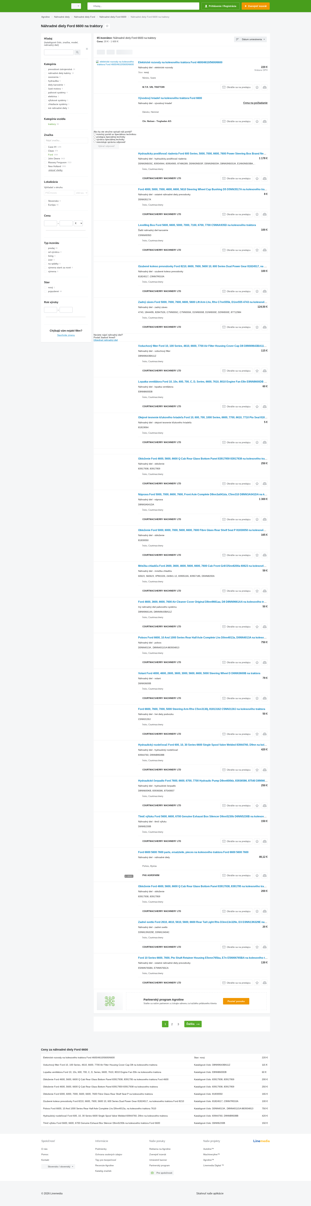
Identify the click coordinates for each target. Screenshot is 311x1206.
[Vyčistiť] (87, 49)
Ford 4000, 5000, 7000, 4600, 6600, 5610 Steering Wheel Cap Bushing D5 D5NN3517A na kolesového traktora (204, 189)
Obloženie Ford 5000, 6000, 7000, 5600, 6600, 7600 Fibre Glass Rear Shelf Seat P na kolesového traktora (98, 1094)
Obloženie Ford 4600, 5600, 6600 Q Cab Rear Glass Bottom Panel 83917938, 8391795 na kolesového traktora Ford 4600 (210, 886)
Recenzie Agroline (104, 1165)
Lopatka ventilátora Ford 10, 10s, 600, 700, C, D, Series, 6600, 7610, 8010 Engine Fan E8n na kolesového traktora (102, 1072)
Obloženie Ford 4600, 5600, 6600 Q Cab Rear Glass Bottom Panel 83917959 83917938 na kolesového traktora (204, 458)
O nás (44, 1149)
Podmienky (101, 1149)
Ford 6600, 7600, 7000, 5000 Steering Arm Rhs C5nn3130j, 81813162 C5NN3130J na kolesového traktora (201, 709)
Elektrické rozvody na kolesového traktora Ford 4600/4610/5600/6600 (180, 62)
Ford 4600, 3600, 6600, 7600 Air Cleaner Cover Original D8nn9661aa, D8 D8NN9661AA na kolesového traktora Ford (208, 601)
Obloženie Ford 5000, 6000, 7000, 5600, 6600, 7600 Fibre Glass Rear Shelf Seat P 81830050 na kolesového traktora (207, 530)
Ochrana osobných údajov (108, 1154)
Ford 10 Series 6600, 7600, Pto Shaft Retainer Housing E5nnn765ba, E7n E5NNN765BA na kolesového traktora (206, 957)
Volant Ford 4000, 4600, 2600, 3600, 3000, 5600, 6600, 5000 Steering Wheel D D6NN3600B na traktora (199, 673)
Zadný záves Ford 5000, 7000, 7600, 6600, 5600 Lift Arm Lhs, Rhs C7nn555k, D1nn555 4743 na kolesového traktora (208, 302)
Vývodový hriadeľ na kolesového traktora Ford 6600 (170, 98)
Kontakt (45, 1160)
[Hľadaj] (91, 6)
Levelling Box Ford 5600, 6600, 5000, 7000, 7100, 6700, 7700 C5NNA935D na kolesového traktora (197, 225)
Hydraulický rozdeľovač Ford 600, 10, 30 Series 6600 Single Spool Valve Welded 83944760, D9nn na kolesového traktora (211, 744)
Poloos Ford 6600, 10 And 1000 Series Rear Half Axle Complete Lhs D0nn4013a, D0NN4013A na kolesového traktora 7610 (212, 637)
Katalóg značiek (103, 1171)
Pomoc (44, 1154)
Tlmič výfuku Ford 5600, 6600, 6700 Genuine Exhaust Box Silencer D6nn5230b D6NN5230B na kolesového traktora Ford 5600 (215, 816)
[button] (257, 87)
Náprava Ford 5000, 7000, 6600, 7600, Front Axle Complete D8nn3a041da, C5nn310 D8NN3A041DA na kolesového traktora (213, 494)
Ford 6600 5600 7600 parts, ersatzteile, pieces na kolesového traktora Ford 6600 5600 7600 (193, 852)
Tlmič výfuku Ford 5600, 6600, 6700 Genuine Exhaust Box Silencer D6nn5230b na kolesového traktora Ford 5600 (101, 1123)
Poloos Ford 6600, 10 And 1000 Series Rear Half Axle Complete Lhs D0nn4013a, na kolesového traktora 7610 (99, 1108)
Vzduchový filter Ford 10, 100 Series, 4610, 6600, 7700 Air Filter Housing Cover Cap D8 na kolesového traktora (100, 1064)
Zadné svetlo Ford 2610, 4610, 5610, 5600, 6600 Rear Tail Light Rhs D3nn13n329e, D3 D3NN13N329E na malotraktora (209, 922)
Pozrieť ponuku (236, 1001)
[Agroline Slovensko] (54, 6)
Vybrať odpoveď (106, 146)
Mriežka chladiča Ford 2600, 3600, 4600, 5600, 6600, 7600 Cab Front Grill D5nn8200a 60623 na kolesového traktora (207, 566)
